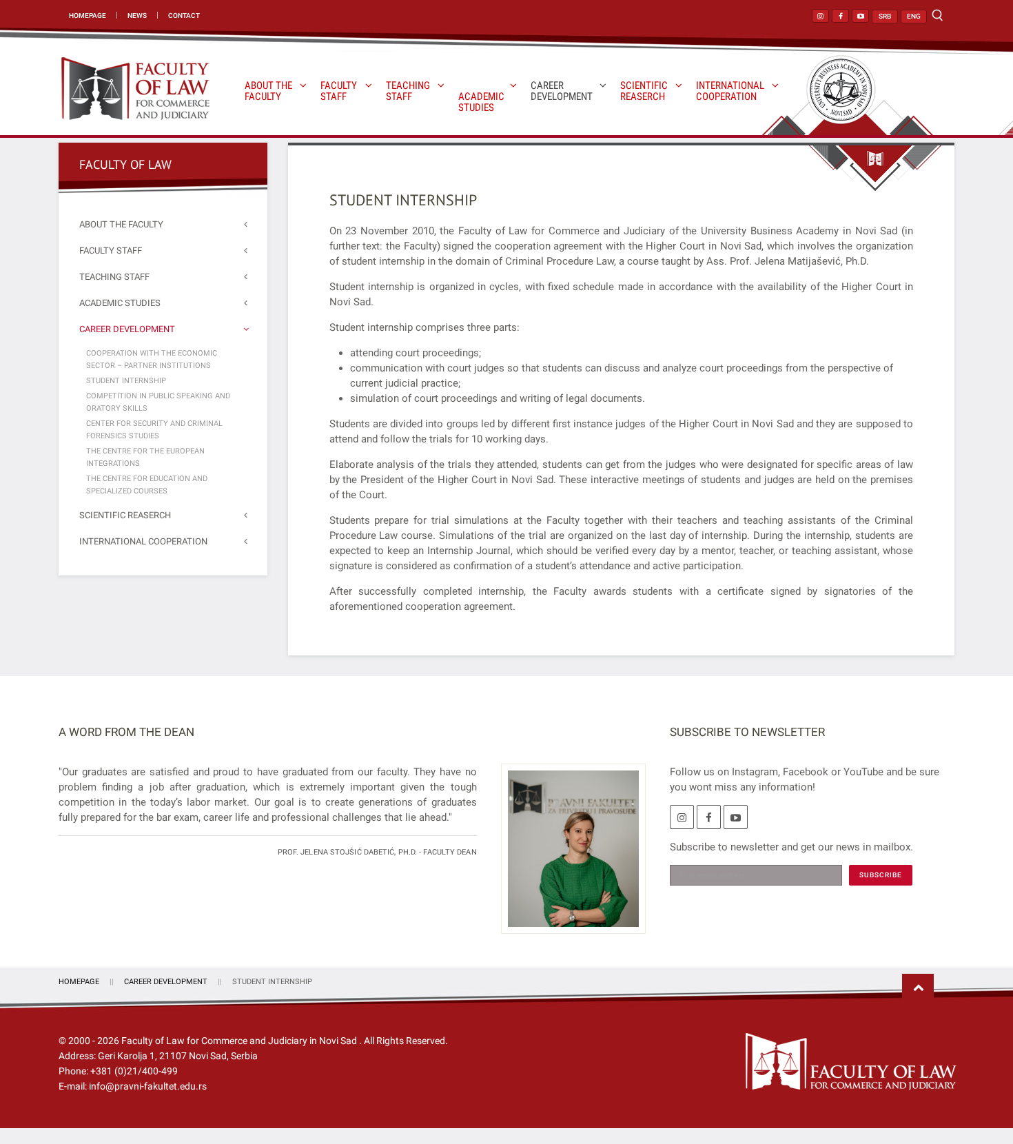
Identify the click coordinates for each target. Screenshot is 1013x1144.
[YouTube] (736, 817)
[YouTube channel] (860, 16)
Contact (184, 15)
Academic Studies (481, 102)
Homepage (87, 15)
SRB (885, 16)
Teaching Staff (408, 91)
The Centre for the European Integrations (145, 457)
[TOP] (918, 988)
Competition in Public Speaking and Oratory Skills (158, 402)
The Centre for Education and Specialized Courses (146, 485)
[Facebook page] (840, 16)
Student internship (126, 380)
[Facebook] (709, 817)
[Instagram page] (820, 16)
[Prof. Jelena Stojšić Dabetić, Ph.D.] (568, 856)
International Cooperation (730, 91)
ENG (914, 16)
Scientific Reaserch (644, 91)
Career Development (562, 91)
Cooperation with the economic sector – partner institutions (151, 359)
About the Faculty (268, 91)
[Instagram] (682, 817)
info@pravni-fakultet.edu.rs (148, 1086)
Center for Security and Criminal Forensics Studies (154, 429)
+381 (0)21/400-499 (134, 1070)
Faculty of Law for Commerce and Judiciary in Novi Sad (240, 1040)
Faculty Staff (338, 91)
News (137, 15)
